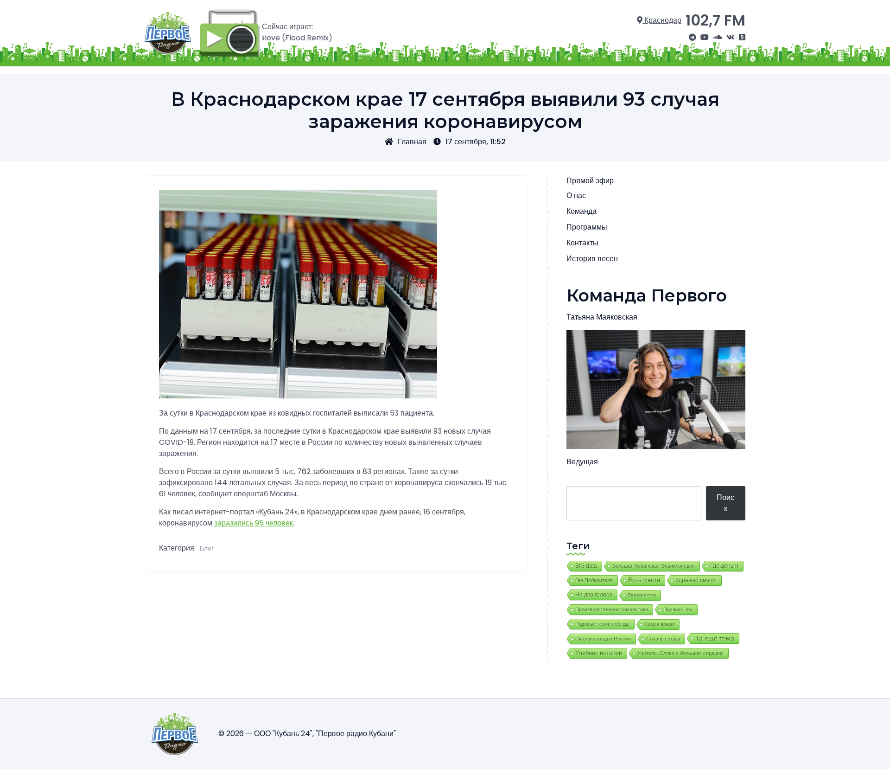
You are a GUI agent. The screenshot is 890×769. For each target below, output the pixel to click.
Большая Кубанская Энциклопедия (653, 566)
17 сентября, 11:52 (475, 141)
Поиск (725, 503)
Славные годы (663, 638)
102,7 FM (715, 20)
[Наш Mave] (717, 37)
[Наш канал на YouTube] (704, 37)
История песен (592, 258)
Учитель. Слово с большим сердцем (680, 653)
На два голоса (593, 594)
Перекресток (642, 594)
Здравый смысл (696, 580)
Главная (412, 141)
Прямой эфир (590, 180)
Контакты (582, 242)
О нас (576, 195)
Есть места (644, 580)
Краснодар (661, 20)
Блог (207, 548)
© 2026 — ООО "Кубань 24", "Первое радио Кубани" (307, 733)
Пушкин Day (678, 609)
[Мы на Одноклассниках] (742, 37)
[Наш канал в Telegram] (692, 37)
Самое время (659, 624)
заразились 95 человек (253, 523)
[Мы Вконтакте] (730, 37)
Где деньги (724, 566)
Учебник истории (598, 652)
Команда (581, 211)
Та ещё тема (714, 638)
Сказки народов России (603, 638)
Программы (586, 227)
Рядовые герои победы (602, 624)
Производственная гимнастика (611, 609)
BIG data (586, 566)
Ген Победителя (594, 580)
